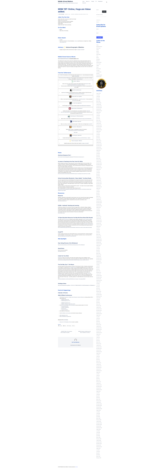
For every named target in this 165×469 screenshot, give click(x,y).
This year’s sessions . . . (65, 309)
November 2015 (99, 294)
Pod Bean (97, 70)
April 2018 (98, 251)
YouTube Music (98, 71)
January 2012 (98, 364)
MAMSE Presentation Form (65, 302)
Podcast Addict (98, 62)
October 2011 (98, 369)
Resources (84, 2)
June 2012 (98, 356)
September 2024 (99, 129)
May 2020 (98, 212)
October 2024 (98, 128)
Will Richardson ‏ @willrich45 (76, 135)
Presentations (100, 1)
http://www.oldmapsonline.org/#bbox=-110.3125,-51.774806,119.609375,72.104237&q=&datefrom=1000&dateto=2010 (77, 285)
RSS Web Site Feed (99, 14)
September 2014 (99, 313)
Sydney (76, 466)
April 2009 (98, 416)
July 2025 (98, 113)
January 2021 (98, 199)
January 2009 (98, 421)
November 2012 (99, 348)
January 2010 (98, 402)
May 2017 (98, 267)
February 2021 (98, 197)
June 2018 (98, 248)
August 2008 (98, 429)
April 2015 (98, 302)
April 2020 (98, 213)
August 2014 (98, 315)
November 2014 (99, 310)
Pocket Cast (98, 48)
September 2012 (99, 351)
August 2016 (98, 281)
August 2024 (98, 131)
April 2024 (98, 137)
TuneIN (97, 49)
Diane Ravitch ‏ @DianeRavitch (77, 126)
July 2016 (98, 283)
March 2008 (98, 437)
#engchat (82, 93)
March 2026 (98, 101)
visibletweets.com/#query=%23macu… (79, 84)
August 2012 (98, 353)
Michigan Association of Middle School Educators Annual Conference (72, 297)
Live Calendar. (65, 319)
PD (96, 1)
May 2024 (98, 136)
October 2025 (98, 109)
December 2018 (99, 239)
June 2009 (98, 413)
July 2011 (97, 373)
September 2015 (99, 296)
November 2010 (99, 386)
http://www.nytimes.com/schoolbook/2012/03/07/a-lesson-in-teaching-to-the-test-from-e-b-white (74, 173)
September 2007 (99, 446)
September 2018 (99, 243)
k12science (66, 58)
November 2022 (99, 164)
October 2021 (98, 185)
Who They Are (63, 308)
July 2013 (98, 335)
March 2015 (98, 304)
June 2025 (98, 115)
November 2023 (99, 145)
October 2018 (98, 242)
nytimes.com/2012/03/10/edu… (82, 137)
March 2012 (98, 361)
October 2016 (98, 278)
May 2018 (98, 250)
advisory (72, 14)
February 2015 (98, 305)
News (82, 14)
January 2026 (98, 104)
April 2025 (98, 118)
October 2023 (98, 147)
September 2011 (99, 370)
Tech (87, 14)
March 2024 (98, 139)
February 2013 (98, 343)
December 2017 (98, 258)
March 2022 (98, 177)
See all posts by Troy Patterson (75, 345)
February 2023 (98, 159)
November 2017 (99, 259)
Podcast (92, 1)
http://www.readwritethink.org (66, 112)
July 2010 (98, 392)
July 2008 (98, 430)
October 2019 (98, 223)
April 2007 (98, 454)
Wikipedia (91, 223)
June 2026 (98, 96)
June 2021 (98, 191)
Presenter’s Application (65, 307)
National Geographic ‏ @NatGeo (75, 47)
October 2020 (98, 204)
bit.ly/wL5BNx (76, 76)
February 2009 (98, 419)
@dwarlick (69, 77)
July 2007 (98, 449)
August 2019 (98, 226)
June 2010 (98, 394)
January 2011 (98, 383)
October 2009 (98, 407)
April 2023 (98, 156)
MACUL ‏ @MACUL (77, 81)
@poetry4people (71, 93)
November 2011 (98, 367)
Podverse (97, 73)
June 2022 (98, 172)
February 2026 (98, 102)
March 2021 (98, 196)
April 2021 (98, 194)
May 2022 (98, 174)
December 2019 (99, 220)
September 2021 (99, 186)
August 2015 (98, 297)
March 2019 (98, 234)
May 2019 (98, 231)
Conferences (76, 14)
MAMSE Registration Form (65, 300)
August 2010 (98, 391)
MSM (80, 14)
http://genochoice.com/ (62, 251)
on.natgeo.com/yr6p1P (80, 49)
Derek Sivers (60, 257)
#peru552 (80, 113)
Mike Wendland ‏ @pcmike (76, 121)
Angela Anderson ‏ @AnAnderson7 (76, 108)
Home (83, 1)
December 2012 (99, 346)
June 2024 (98, 134)
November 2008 (99, 424)
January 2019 (98, 237)
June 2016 (98, 285)
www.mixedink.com (63, 42)
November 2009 (99, 405)
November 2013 (99, 329)
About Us (87, 1)
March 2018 (98, 253)
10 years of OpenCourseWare (87, 219)
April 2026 (98, 99)
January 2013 (98, 345)
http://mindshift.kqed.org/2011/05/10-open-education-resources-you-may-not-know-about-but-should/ (75, 227)
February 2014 (98, 324)
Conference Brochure (65, 306)
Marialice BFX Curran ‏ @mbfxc (77, 96)
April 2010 (98, 397)
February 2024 (98, 140)
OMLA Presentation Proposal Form (65, 316)
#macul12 (87, 83)
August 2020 (98, 207)
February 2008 (98, 438)
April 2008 (98, 435)
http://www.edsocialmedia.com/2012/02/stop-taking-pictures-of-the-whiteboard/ (71, 244)
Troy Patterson (61, 14)
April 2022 (98, 175)
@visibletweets (70, 84)
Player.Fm (98, 60)
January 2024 (98, 142)
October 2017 (98, 261)
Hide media (75, 132)
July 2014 (98, 316)
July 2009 (98, 411)
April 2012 (98, 359)
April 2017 (98, 269)
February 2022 (98, 178)
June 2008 (98, 432)
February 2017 (98, 272)
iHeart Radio (98, 54)
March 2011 (98, 380)
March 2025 (98, 120)
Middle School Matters (65, 1)
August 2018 (98, 245)
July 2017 (97, 264)
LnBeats (97, 65)
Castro (97, 67)
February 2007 (98, 457)
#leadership (89, 105)
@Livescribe (74, 100)
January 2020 (98, 218)
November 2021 (99, 183)
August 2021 (98, 188)
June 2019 (98, 229)
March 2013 (98, 342)
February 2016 (98, 291)
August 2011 (98, 372)
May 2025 (98, 117)
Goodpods (98, 59)
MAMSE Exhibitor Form (65, 299)
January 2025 (98, 123)
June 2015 (98, 299)
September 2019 (99, 224)
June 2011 (98, 375)
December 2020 (99, 201)
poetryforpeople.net (77, 93)
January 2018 (98, 256)
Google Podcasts (99, 46)
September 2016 (99, 280)
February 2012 (98, 362)
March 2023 (98, 158)
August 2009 (98, 410)
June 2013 (98, 337)
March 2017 (98, 270)
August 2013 (98, 334)
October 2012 (98, 350)
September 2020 (99, 205)
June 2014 (98, 318)
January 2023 (98, 161)
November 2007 (99, 443)
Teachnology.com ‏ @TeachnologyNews (76, 116)
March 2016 (98, 289)
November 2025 (99, 107)
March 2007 (98, 456)
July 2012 (98, 354)
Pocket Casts (98, 68)
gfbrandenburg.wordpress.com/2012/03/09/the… (76, 130)
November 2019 (99, 221)
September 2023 (99, 148)
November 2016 (99, 277)
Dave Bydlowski (61, 58)
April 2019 (98, 232)
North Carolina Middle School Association (68, 305)
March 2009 (98, 418)
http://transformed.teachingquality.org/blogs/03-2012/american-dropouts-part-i (71, 156)
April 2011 (98, 378)
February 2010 (98, 400)
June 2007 (98, 451)
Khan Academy (85, 223)
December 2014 (99, 308)
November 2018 (99, 240)
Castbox (97, 52)
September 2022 (99, 167)
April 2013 (98, 340)
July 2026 (98, 94)
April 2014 (98, 321)
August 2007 (98, 448)
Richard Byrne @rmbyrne (63, 77)
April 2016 (98, 288)
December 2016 (99, 275)
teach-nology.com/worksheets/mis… (86, 118)
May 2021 (98, 193)
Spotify (97, 51)
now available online (72, 267)
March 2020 (98, 215)
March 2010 (98, 399)
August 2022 (98, 169)
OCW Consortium (66, 219)
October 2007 (98, 445)
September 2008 (99, 427)
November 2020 (99, 202)
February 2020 (98, 216)
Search (97, 9)
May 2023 (98, 155)
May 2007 (98, 453)
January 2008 (98, 440)
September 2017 (99, 262)
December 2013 (99, 327)
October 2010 (98, 388)
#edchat (85, 105)
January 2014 (98, 326)
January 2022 (98, 180)
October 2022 (98, 166)
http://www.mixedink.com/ (62, 200)
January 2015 (98, 307)
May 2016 (98, 286)
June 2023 (98, 153)
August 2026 (98, 93)
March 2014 (98, 323)
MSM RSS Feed (98, 76)
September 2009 (99, 408)
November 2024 (99, 126)
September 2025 (99, 110)
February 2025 (98, 121)
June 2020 (98, 210)
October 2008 (98, 426)
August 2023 (98, 150)
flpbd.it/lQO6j (81, 105)
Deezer (97, 57)
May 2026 (98, 98)
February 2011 (98, 381)
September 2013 (99, 332)
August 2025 (98, 112)
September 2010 (99, 389)
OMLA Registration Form (64, 315)
